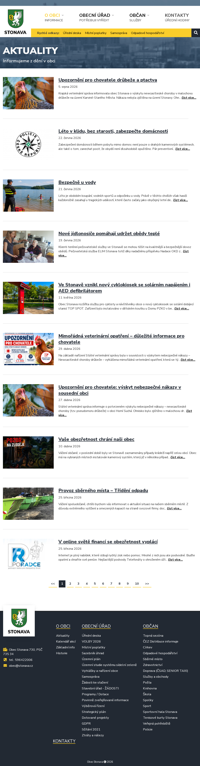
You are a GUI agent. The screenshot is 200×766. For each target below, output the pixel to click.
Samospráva (118, 33)
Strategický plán (94, 712)
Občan (137, 15)
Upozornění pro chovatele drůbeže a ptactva (107, 80)
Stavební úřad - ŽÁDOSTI (100, 688)
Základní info (65, 647)
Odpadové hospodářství (147, 33)
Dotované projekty (95, 718)
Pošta (147, 682)
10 (137, 584)
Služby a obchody (156, 677)
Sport (147, 706)
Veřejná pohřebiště (156, 723)
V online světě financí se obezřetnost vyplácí (108, 542)
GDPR (86, 723)
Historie (61, 653)
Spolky (148, 700)
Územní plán (91, 659)
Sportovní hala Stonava (160, 712)
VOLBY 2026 (91, 641)
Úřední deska (72, 33)
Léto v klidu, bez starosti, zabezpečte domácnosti (113, 131)
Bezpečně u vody (77, 182)
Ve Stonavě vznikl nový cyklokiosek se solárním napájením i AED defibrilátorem (124, 288)
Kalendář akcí (66, 641)
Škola (147, 694)
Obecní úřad (94, 15)
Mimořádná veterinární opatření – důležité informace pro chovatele (121, 339)
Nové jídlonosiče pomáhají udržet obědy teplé (109, 233)
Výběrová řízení (93, 706)
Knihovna (150, 688)
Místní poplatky (95, 33)
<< (53, 584)
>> (147, 584)
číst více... (189, 98)
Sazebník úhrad (93, 653)
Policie (148, 729)
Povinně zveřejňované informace (105, 700)
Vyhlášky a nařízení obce (100, 671)
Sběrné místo (152, 659)
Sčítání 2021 (91, 729)
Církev (147, 647)
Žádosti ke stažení (95, 682)
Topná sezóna (153, 636)
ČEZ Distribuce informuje (160, 641)
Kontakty (177, 15)
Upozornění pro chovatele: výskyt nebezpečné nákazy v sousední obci (119, 390)
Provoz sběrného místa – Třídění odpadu (103, 490)
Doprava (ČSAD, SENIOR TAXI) (165, 671)
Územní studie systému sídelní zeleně (109, 665)
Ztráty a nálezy (93, 735)
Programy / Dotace (95, 694)
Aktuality (63, 636)
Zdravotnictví (152, 665)
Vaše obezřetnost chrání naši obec (96, 439)
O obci (52, 15)
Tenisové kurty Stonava (160, 718)
